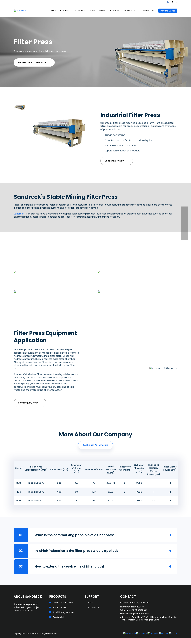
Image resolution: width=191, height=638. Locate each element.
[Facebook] (168, 2)
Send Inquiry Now (114, 160)
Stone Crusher (60, 607)
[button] (162, 2)
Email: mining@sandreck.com (134, 613)
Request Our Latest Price (32, 62)
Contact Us (93, 607)
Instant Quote (168, 10)
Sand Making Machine (63, 612)
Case (90, 602)
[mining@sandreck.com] (176, 2)
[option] (20, 107)
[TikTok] (172, 2)
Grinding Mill (58, 617)
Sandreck (19, 213)
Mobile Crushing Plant (63, 602)
